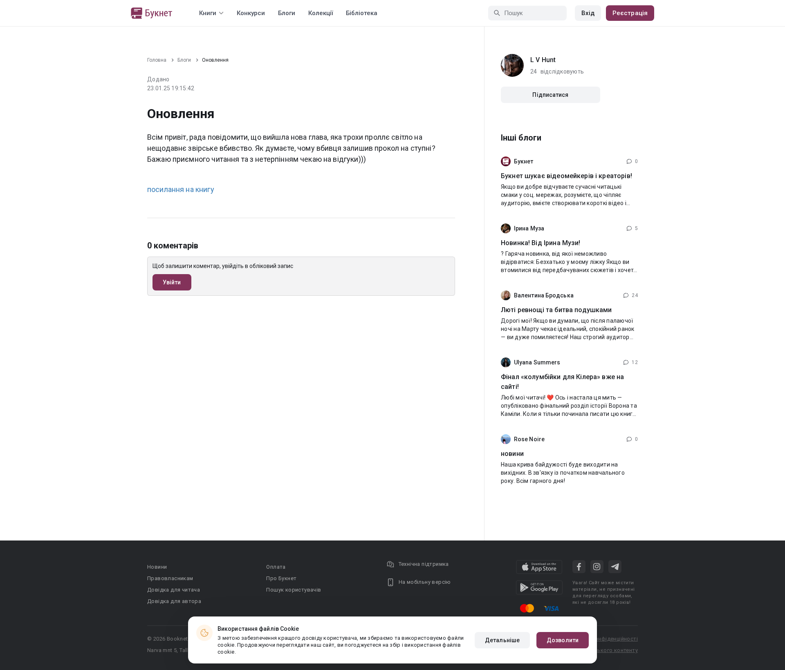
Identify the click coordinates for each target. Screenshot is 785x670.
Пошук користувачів (293, 590)
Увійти (172, 282)
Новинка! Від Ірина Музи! (541, 243)
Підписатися (550, 95)
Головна (156, 60)
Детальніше (502, 640)
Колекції (320, 13)
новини (512, 454)
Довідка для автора (174, 601)
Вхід (587, 13)
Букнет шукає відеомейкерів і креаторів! (566, 176)
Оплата (275, 567)
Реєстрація (630, 13)
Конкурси (251, 13)
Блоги (286, 13)
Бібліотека (361, 13)
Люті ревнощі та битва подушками (556, 310)
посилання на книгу (180, 189)
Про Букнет (281, 578)
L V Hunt (543, 60)
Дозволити (563, 640)
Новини (157, 567)
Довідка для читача (173, 590)
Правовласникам (170, 578)
